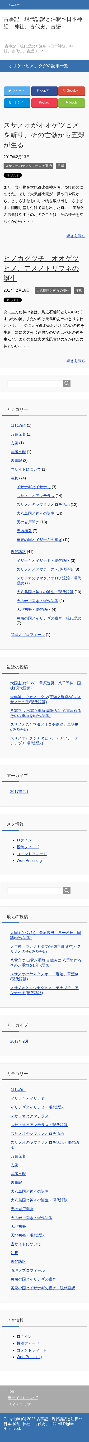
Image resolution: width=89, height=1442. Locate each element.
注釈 (61, 166)
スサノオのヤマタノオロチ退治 (28, 166)
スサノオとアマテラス (36, 496)
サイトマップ (19, 1405)
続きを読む (75, 236)
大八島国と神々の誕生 (53, 290)
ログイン (24, 840)
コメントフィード (32, 854)
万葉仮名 (18, 434)
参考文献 (18, 452)
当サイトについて (26, 469)
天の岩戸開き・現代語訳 (37, 601)
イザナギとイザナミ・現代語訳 (43, 561)
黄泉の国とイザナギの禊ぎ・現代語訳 (49, 618)
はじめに (18, 425)
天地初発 (24, 531)
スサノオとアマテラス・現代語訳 (45, 569)
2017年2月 (19, 792)
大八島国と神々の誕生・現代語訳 (45, 592)
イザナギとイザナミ (34, 487)
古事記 (16, 461)
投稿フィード (28, 847)
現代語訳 (18, 552)
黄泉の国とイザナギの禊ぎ (39, 540)
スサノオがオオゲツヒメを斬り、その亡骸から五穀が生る (44, 135)
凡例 (14, 443)
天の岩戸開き (28, 522)
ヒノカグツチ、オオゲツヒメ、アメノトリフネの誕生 (41, 268)
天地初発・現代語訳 (34, 609)
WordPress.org (29, 861)
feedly (73, 102)
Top (11, 1391)
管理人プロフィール (28, 635)
